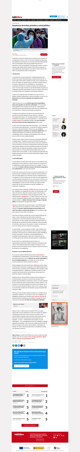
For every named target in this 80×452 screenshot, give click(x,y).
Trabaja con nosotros (32, 444)
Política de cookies (58, 444)
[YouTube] (54, 438)
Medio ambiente (40, 20)
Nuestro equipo (25, 444)
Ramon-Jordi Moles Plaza (36, 396)
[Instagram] (63, 436)
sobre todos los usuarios (37, 296)
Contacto (20, 444)
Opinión (19, 20)
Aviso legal (45, 444)
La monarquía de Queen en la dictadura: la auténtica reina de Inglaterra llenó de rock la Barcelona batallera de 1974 (19, 401)
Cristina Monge (55, 129)
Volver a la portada (30, 425)
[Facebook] (55, 436)
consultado (24, 196)
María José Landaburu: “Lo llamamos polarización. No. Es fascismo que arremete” (55, 236)
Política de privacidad (51, 444)
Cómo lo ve (54, 231)
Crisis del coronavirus (30, 342)
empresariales (40, 254)
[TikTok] (56, 438)
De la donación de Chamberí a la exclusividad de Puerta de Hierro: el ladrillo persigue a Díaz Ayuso (19, 395)
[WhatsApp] (54, 436)
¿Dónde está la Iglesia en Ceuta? (19, 418)
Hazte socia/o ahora (21, 365)
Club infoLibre (58, 20)
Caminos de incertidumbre (24, 338)
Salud (19, 342)
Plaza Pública (14, 342)
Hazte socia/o (40, 439)
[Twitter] (59, 436)
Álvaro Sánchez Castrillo (17, 397)
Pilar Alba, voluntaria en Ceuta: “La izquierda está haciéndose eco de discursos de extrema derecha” (19, 407)
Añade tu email (56, 186)
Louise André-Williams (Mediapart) (37, 414)
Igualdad (33, 20)
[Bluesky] (57, 436)
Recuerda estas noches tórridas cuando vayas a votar (56, 127)
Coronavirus (23, 342)
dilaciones (36, 265)
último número (17, 120)
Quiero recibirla (56, 77)
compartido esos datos (28, 191)
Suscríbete (53, 16)
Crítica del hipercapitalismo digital (37, 336)
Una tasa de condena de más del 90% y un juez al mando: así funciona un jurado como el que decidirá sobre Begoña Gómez (19, 413)
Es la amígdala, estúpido (36, 418)
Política (14, 20)
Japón (14, 206)
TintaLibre (52, 20)
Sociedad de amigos (39, 444)
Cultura (28, 20)
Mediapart (47, 20)
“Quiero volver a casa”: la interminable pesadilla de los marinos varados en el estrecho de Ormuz (38, 413)
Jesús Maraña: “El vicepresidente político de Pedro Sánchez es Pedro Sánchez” (55, 243)
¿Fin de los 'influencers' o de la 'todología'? (56, 133)
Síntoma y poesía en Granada (56, 119)
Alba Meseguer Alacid (16, 408)
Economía (24, 20)
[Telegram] (61, 436)
